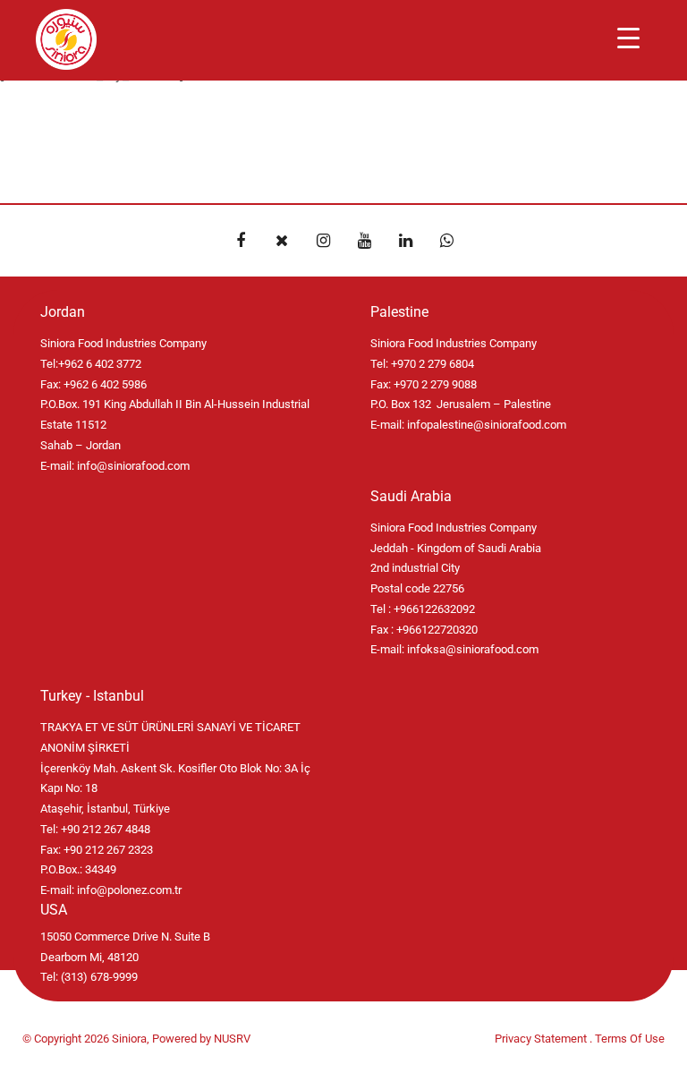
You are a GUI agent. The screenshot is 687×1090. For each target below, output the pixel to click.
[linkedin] (405, 241)
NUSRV (232, 1038)
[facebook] (241, 241)
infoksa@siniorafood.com (473, 649)
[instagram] (323, 241)
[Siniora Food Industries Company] (66, 39)
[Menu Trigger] (628, 38)
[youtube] (364, 241)
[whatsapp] (446, 241)
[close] (282, 241)
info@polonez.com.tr (129, 890)
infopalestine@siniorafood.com (486, 424)
